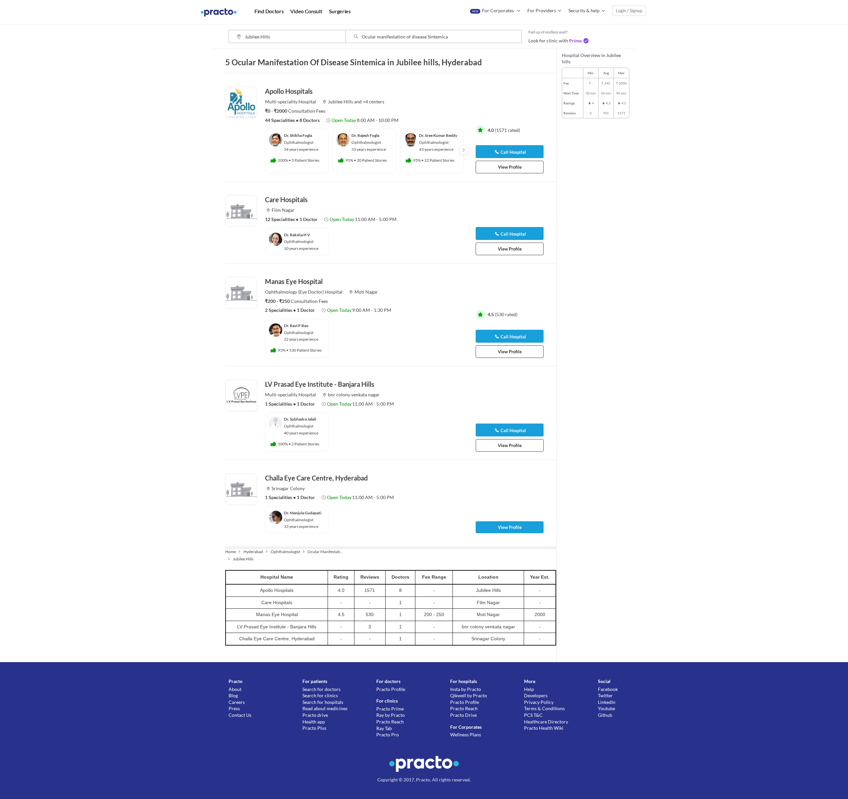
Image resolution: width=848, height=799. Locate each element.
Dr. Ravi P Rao (296, 325)
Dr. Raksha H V (297, 234)
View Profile (510, 167)
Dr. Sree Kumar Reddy (438, 135)
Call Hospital (513, 152)
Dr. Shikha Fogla (298, 135)
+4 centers (373, 101)
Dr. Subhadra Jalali (300, 419)
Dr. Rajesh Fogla (365, 135)
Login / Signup (629, 10)
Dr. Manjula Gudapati (302, 512)
